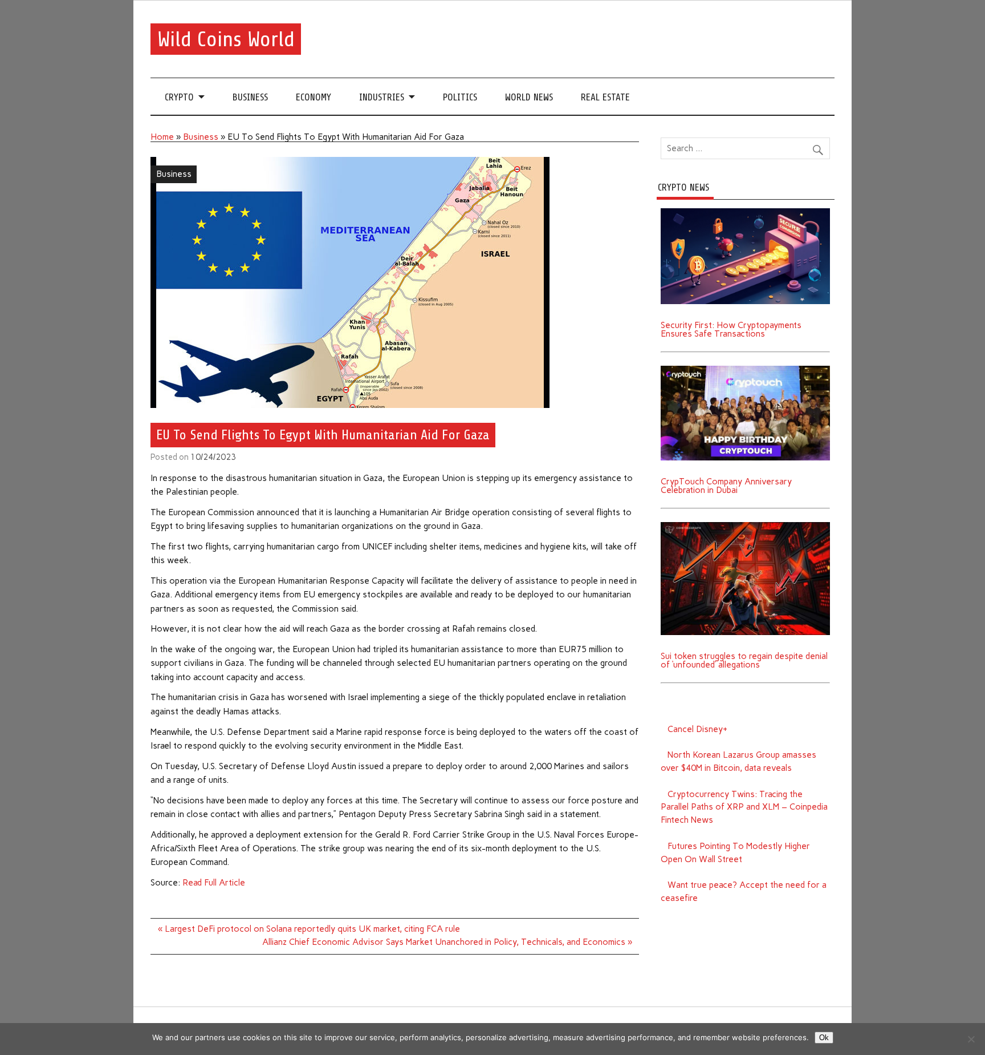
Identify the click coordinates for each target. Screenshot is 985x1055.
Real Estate (605, 97)
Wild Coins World (226, 39)
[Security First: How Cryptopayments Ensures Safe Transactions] (745, 212)
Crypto (179, 97)
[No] (970, 1039)
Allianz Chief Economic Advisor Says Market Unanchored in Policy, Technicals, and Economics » (447, 942)
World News (529, 97)
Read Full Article (213, 883)
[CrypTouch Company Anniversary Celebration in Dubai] (745, 370)
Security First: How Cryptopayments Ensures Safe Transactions (731, 329)
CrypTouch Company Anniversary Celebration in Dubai (726, 485)
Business (250, 97)
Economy (313, 97)
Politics (460, 97)
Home (162, 137)
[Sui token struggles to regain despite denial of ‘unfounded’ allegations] (745, 526)
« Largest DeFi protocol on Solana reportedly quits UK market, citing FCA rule (309, 929)
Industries (381, 97)
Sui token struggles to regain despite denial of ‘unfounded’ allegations (744, 660)
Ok (824, 1037)
